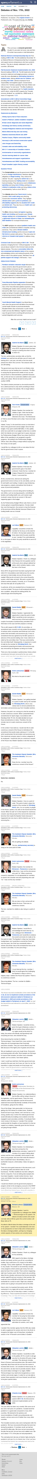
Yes (22, 322)
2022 (15, 6)
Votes (20, 1463)
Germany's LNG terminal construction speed (17, 140)
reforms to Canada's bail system (13, 236)
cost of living (19, 185)
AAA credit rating (14, 196)
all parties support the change (17, 256)
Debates (9, 6)
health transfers (28, 89)
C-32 (21, 1399)
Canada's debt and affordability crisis (14, 146)
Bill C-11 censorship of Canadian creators (16, 149)
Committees (5, 1463)
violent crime (31, 187)
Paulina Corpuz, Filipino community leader (16, 137)
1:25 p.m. (3, 1079)
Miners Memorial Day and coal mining (14, 132)
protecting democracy (9, 207)
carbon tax (24, 179)
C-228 (19, 627)
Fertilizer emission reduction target (14, 265)
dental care (8, 205)
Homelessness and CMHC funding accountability (18, 161)
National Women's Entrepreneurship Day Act (16, 56)
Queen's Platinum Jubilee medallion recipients (17, 120)
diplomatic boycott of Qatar (12, 218)
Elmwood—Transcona (19, 869)
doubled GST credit (28, 203)
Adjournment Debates (8, 261)
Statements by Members (9, 113)
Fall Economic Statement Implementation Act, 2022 (18, 70)
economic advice (16, 198)
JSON (10, 1475)
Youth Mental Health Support (11, 302)
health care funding (8, 214)
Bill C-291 (25, 243)
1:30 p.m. (3, 1243)
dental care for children (23, 78)
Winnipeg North (23, 644)
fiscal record (22, 194)
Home (2, 6)
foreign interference (14, 174)
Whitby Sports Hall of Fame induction (14, 117)
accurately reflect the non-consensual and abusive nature (17, 250)
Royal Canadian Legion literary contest (15, 164)
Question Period (6, 169)
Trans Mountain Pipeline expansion (13, 282)
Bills (20, 1461)
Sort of (27, 322)
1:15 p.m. (3, 751)
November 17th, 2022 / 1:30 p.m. (8, 1201)
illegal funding (15, 176)
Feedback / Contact (7, 1471)
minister (3, 358)
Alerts (3, 1466)
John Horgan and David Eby (11, 143)
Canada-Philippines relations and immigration (17, 129)
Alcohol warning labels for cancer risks (15, 155)
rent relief (10, 81)
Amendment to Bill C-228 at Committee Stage (16, 99)
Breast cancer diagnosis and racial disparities (17, 123)
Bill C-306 (10, 58)
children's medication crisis (11, 187)
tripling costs (21, 181)
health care (28, 205)
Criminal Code (6, 243)
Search (4, 1465)
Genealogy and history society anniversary (16, 126)
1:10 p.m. (3, 522)
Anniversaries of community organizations (16, 152)
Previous (14, 329)
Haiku (3, 1473)
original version (24, 18)
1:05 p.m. (3, 339)
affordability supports (9, 203)
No (33, 322)
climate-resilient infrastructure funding (15, 231)
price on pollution (22, 201)
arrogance (22, 212)
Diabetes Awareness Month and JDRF (14, 135)
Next (23, 329)
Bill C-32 (15, 72)
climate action (6, 201)
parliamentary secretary (26, 845)
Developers (5, 1475)
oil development (21, 216)
